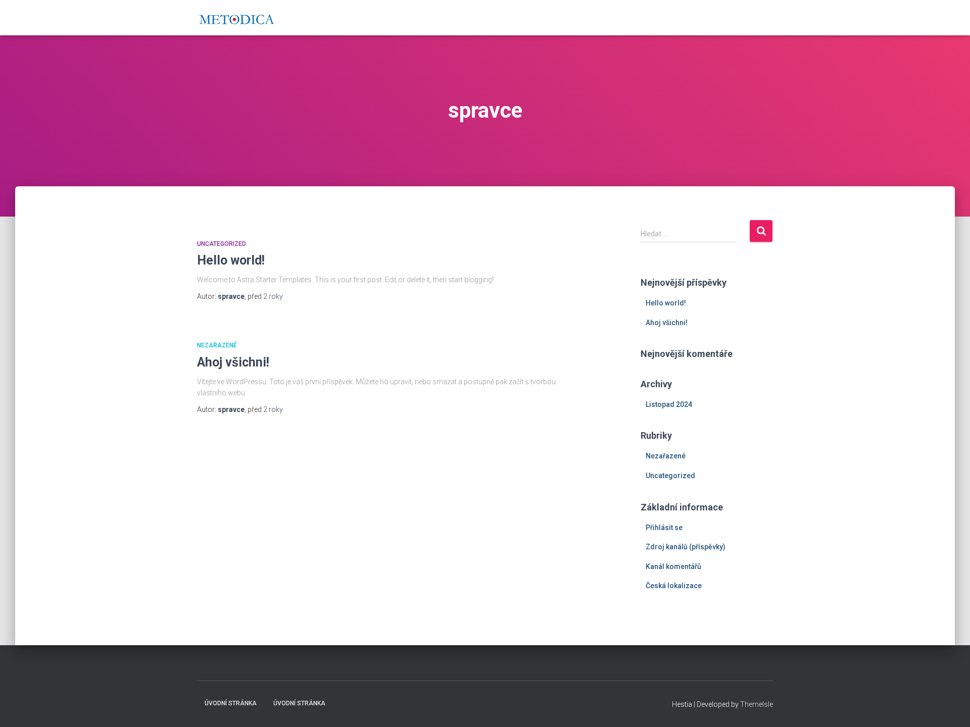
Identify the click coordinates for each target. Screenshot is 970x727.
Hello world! (231, 260)
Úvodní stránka (231, 703)
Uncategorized (221, 243)
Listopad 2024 (669, 404)
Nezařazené (217, 345)
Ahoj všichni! (233, 362)
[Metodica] (236, 17)
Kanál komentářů (673, 566)
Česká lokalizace (674, 586)
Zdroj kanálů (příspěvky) (685, 547)
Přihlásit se (664, 528)
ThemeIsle (756, 704)
